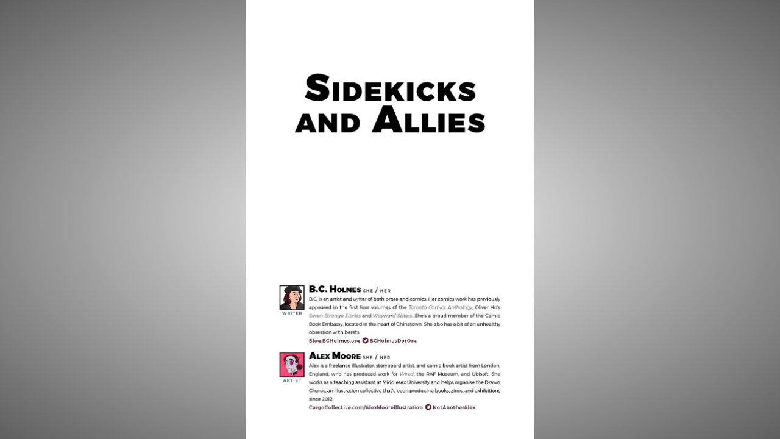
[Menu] (738, 42)
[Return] (42, 42)
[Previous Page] (318, 219)
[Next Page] (462, 219)
